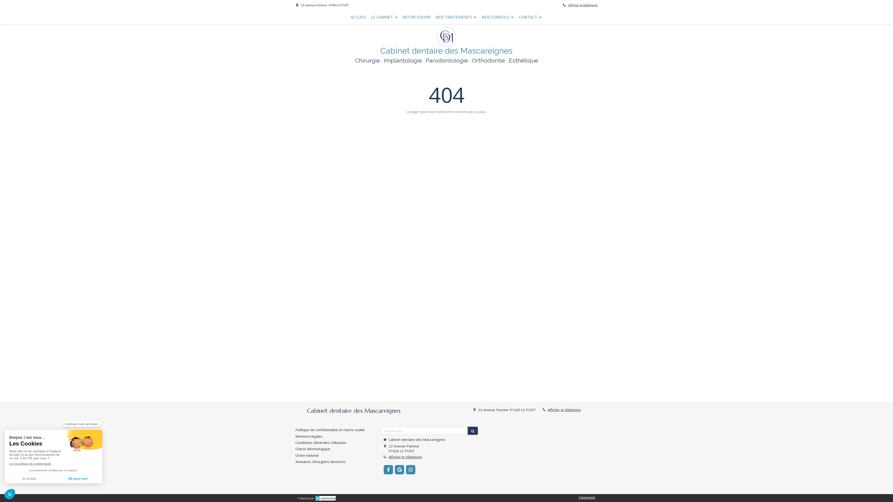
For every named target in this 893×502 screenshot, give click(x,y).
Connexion (587, 497)
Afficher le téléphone (583, 5)
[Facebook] (388, 469)
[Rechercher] (473, 431)
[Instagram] (410, 469)
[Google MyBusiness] (399, 469)
